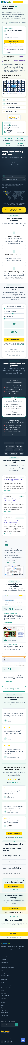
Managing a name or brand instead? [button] (14, 57)
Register (3, 1008)
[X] (5, 1042)
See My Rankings (14, 41)
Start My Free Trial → (14, 338)
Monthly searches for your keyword (14, 305)
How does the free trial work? (11, 872)
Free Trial (3, 1010)
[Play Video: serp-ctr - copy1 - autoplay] (14, 86)
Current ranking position (14, 310)
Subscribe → (14, 932)
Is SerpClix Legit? (18, 836)
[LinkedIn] (8, 1042)
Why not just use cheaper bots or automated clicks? (12, 855)
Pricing (2, 970)
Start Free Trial (18, 2)
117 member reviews (15, 781)
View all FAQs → (14, 888)
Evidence (3, 959)
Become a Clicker (5, 975)
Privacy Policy (4, 1015)
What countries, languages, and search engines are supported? (12, 866)
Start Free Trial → (14, 885)
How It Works (4, 957)
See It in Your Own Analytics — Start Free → (14, 208)
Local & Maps (4, 965)
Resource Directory (6, 985)
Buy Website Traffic (6, 987)
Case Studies (4, 962)
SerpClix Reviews (5, 993)
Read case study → (21, 132)
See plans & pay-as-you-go (14, 911)
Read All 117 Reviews (14, 832)
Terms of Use (4, 1012)
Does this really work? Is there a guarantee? (12, 848)
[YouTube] (11, 1042)
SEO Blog (3, 982)
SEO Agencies (4, 973)
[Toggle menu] (25, 2)
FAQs (2, 990)
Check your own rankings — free (14, 687)
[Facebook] (2, 1042)
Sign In (2, 1005)
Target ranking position (14, 315)
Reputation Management (7, 967)
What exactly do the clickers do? (12, 861)
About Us (3, 998)
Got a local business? (14, 61)
